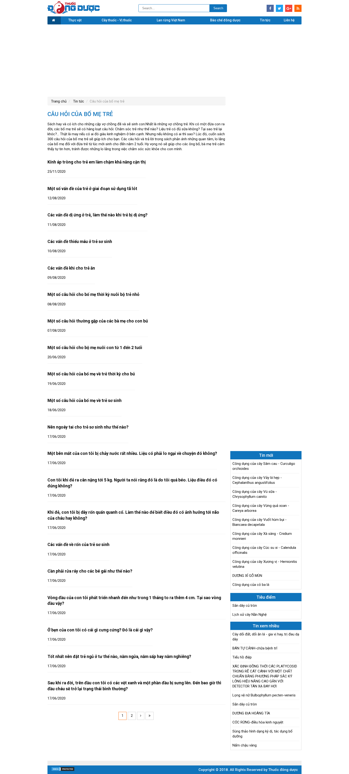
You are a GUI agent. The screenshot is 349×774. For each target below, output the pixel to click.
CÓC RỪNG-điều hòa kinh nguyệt (257, 722)
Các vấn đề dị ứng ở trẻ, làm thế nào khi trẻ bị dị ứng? (97, 215)
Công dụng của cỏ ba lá (250, 585)
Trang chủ (58, 101)
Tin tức (265, 20)
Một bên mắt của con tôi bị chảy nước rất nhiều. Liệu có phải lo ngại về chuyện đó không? (132, 453)
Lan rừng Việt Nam (171, 20)
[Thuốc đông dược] (73, 12)
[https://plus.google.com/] (288, 8)
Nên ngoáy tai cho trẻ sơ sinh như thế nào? (87, 427)
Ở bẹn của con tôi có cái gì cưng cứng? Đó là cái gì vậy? (100, 630)
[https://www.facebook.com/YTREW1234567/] (270, 8)
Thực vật (74, 20)
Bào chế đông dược (225, 20)
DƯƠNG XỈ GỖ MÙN (247, 576)
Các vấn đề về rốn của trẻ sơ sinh (78, 544)
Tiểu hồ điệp (242, 657)
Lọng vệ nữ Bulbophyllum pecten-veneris (264, 695)
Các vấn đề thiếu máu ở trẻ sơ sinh (79, 241)
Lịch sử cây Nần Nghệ (249, 614)
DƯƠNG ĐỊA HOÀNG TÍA (251, 713)
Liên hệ (289, 20)
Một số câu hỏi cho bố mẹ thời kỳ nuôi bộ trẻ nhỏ (93, 294)
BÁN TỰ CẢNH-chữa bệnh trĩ (254, 648)
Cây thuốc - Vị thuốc (117, 20)
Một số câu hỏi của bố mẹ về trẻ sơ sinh (84, 400)
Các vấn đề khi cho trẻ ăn (71, 268)
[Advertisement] (174, 60)
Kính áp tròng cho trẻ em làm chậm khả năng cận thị (96, 162)
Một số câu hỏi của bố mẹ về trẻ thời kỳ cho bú (91, 374)
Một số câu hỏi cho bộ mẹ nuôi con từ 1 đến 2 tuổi (94, 347)
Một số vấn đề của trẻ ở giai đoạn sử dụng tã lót (92, 188)
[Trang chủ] (54, 20)
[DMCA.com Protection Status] (63, 770)
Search (218, 8)
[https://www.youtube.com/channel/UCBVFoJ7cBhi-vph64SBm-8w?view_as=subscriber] (298, 8)
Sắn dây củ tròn (244, 605)
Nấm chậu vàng (244, 745)
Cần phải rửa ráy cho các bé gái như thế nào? (89, 571)
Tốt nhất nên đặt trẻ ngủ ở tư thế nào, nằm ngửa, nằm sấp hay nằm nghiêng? (119, 656)
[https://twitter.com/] (279, 8)
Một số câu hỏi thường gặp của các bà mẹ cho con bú (97, 321)
